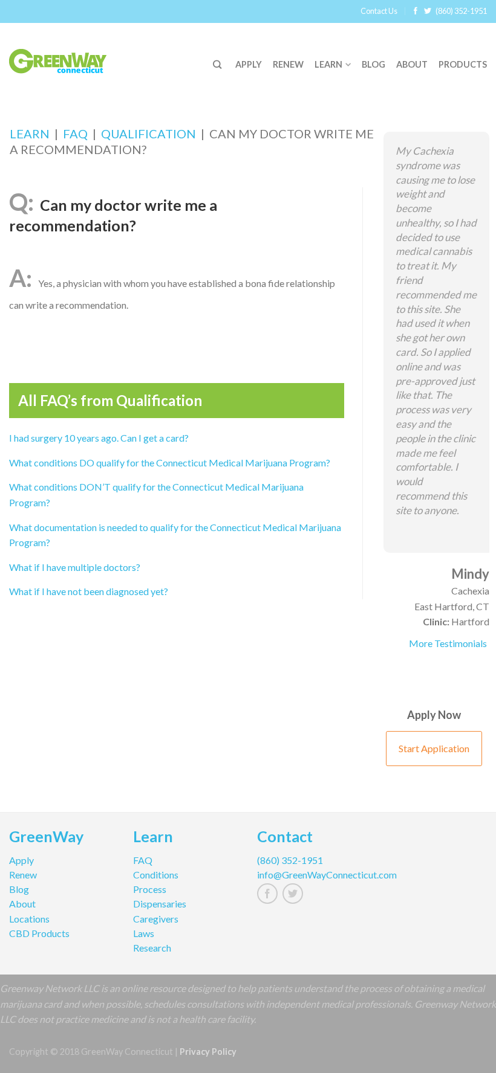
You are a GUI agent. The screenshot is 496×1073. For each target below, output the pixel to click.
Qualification (148, 133)
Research (152, 947)
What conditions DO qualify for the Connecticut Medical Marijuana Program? (169, 462)
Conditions (155, 874)
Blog (373, 64)
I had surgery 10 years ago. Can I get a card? (99, 437)
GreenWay (46, 838)
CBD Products (39, 933)
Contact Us (379, 11)
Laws (143, 933)
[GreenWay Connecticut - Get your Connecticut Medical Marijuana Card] (72, 59)
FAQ (75, 133)
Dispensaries (159, 903)
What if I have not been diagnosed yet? (88, 591)
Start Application (434, 748)
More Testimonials (448, 643)
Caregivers (155, 918)
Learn (328, 64)
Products (463, 64)
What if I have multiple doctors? (74, 567)
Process (149, 889)
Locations (29, 918)
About (412, 64)
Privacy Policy (208, 1051)
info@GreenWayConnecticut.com (310, 874)
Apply (248, 64)
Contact (285, 838)
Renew (288, 64)
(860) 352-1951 (461, 10)
